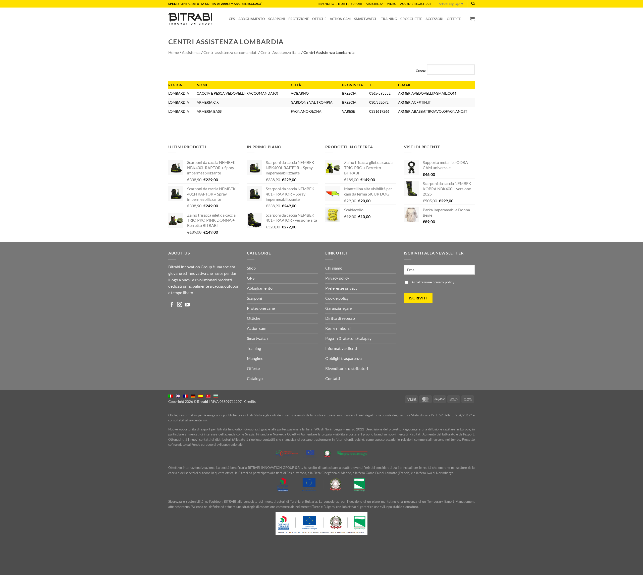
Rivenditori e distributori (340, 4)
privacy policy (443, 282)
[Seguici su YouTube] (187, 305)
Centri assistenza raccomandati (230, 52)
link (204, 420)
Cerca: (421, 71)
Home (173, 52)
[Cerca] (473, 3)
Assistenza (374, 4)
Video (392, 4)
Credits (250, 401)
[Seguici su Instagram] (179, 305)
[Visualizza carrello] (472, 18)
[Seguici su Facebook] (172, 305)
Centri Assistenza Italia (280, 52)
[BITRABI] (190, 18)
